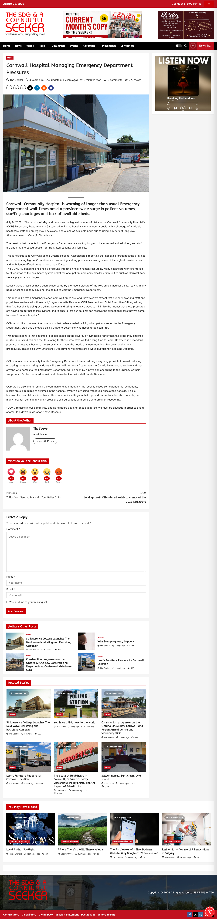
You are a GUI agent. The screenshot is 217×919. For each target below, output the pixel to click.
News (18, 45)
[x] (195, 914)
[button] (179, 45)
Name (10, 576)
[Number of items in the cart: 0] (209, 4)
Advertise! (89, 45)
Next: (115, 497)
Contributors (11, 914)
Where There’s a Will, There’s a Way (80, 849)
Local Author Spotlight (20, 849)
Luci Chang (117, 857)
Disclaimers (29, 914)
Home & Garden (172, 841)
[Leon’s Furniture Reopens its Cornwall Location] (28, 757)
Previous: (11, 493)
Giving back (46, 914)
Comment (13, 529)
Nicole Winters (15, 854)
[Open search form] (185, 46)
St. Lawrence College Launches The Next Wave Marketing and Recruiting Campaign (15, 641)
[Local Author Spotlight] (30, 829)
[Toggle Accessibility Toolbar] (210, 912)
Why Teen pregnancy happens (86, 641)
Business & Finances (122, 841)
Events (74, 45)
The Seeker (16, 79)
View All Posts (45, 441)
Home (6, 45)
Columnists (58, 45)
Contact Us (127, 45)
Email (10, 589)
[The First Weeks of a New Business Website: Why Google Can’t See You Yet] (134, 829)
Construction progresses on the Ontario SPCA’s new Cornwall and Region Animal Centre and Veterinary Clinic (15, 662)
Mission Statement (67, 914)
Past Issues (88, 914)
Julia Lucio (61, 726)
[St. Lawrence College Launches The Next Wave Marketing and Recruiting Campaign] (28, 703)
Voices (30, 45)
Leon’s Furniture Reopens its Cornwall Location (86, 662)
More (41, 45)
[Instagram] (200, 914)
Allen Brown (169, 857)
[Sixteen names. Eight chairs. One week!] (124, 757)
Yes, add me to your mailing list (27, 602)
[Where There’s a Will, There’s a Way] (82, 829)
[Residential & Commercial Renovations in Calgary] (186, 829)
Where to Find (106, 914)
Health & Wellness (70, 841)
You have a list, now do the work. (74, 722)
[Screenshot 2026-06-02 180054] (186, 24)
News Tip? (205, 45)
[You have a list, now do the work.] (76, 703)
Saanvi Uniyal (67, 854)
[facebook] (189, 914)
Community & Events (19, 841)
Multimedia (109, 45)
